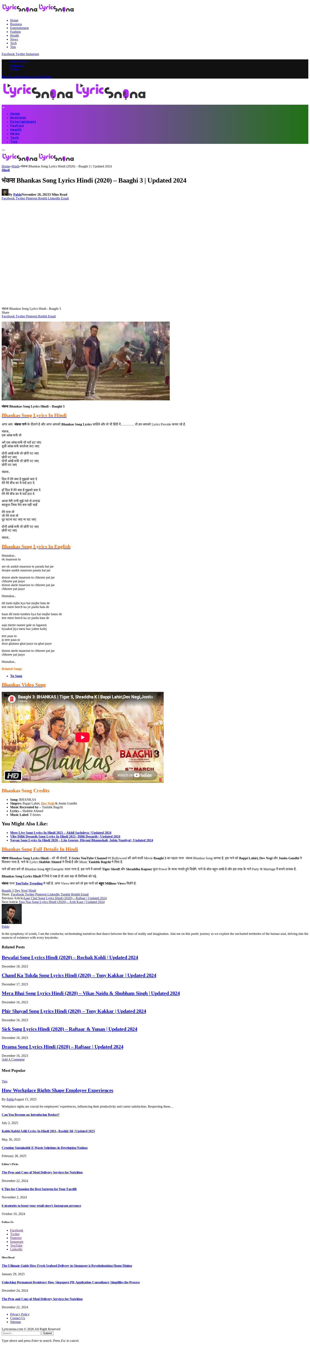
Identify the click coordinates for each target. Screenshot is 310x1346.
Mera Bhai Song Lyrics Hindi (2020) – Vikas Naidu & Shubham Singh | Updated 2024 (91, 993)
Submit (47, 1333)
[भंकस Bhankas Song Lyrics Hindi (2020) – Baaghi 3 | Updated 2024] (83, 305)
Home (14, 20)
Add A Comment (13, 1059)
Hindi (6, 170)
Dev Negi (47, 803)
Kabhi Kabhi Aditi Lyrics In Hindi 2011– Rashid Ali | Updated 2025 (48, 1131)
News (14, 39)
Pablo (17, 194)
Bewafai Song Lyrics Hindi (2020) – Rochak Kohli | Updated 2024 (70, 957)
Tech (13, 43)
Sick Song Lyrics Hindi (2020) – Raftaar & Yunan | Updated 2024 (69, 1029)
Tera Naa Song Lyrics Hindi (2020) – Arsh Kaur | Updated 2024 (62, 902)
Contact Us (17, 65)
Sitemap (15, 69)
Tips (13, 47)
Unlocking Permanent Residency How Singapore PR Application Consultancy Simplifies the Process (71, 1282)
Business (16, 24)
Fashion (15, 31)
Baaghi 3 (8, 890)
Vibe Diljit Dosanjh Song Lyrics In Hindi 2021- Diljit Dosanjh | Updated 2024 (65, 836)
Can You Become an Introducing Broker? (30, 1114)
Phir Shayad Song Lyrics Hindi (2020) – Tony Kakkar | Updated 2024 (74, 1011)
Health (14, 35)
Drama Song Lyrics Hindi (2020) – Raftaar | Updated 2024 (62, 1046)
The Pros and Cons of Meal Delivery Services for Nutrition (42, 1172)
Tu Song (16, 676)
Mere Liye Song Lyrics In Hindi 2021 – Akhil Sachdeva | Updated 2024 (60, 832)
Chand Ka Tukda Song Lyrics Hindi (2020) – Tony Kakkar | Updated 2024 (79, 975)
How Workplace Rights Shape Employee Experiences (57, 1090)
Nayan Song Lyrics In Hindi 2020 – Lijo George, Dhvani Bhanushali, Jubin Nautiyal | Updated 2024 (81, 840)
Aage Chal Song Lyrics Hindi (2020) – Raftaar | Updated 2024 (65, 898)
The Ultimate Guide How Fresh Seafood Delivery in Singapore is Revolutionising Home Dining (67, 1265)
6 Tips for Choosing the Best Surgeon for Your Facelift (39, 1189)
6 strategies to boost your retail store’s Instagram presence (41, 1205)
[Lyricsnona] (74, 102)
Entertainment (19, 28)
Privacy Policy (19, 61)
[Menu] (3, 107)
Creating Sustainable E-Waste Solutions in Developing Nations (45, 1148)
